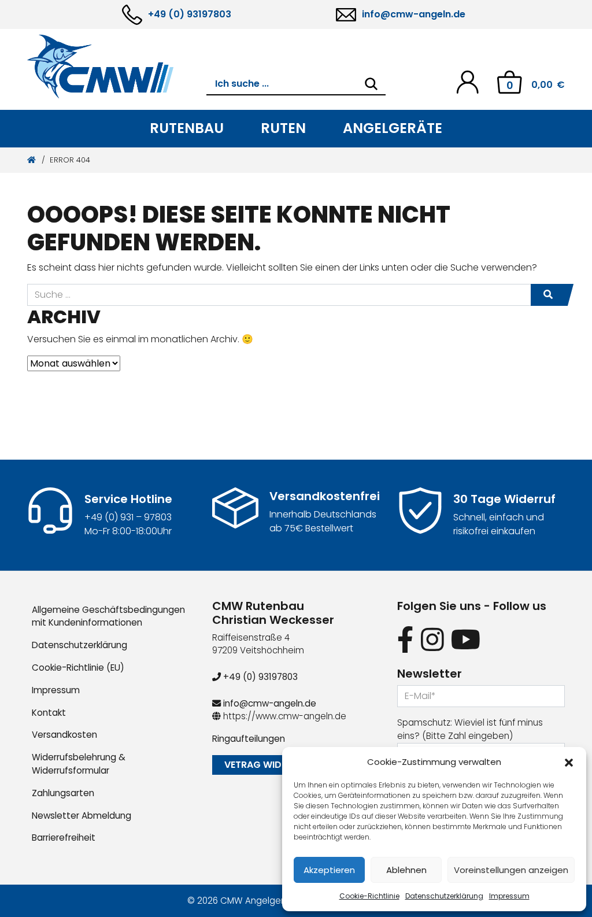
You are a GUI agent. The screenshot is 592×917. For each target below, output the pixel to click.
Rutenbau (187, 128)
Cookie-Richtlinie (369, 896)
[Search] (371, 83)
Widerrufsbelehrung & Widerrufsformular (78, 764)
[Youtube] (465, 640)
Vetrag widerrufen (272, 764)
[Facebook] (405, 640)
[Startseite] (32, 159)
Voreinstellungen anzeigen (511, 870)
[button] (569, 762)
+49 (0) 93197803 (189, 14)
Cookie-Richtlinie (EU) (78, 667)
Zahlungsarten (63, 793)
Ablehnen (406, 870)
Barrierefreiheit (63, 837)
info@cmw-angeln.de (413, 14)
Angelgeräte (392, 128)
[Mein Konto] (467, 81)
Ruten (283, 128)
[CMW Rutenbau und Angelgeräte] (116, 66)
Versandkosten (64, 735)
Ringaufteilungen (248, 739)
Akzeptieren (329, 870)
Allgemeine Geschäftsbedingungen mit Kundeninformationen (108, 616)
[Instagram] (432, 640)
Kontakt (49, 713)
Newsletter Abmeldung (81, 815)
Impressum (509, 896)
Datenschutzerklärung (444, 896)
